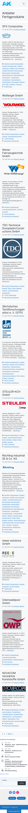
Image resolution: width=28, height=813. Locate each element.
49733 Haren (8, 529)
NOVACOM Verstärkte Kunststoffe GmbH (13, 676)
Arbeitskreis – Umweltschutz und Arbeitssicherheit (13, 751)
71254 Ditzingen (9, 138)
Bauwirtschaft (18, 70)
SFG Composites (12, 26)
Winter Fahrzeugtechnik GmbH (12, 153)
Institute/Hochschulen (8, 369)
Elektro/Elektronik (7, 75)
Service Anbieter (19, 522)
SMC (7, 84)
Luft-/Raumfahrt (17, 716)
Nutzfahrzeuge (17, 516)
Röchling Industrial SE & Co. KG (13, 457)
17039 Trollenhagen (10, 295)
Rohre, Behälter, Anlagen (9, 440)
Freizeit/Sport (15, 77)
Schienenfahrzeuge (19, 520)
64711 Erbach (8, 662)
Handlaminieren (16, 80)
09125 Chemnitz (9, 380)
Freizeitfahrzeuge (7, 714)
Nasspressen (15, 371)
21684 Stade (8, 589)
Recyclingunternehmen (9, 376)
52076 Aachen (8, 723)
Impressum (12, 798)
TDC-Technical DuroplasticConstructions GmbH (13, 228)
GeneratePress (22, 807)
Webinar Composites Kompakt (12, 757)
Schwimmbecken (13, 290)
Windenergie (6, 293)
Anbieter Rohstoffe (8, 70)
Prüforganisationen (8, 373)
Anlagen (21, 134)
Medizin (22, 82)
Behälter (4, 288)
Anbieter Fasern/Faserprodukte (13, 64)
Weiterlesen (18, 59)
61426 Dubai (8, 86)
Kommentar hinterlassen (11, 141)
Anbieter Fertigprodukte (9, 66)
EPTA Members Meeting (11, 770)
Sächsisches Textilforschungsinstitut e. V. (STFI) (13, 309)
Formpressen (6, 77)
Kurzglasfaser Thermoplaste (10, 82)
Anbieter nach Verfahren (16, 68)
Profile (14, 518)
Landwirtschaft (17, 513)
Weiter (10, 734)
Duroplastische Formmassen (10, 506)
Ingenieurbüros (6, 716)
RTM (3, 84)
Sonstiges (12, 84)
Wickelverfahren (7, 527)
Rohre (9, 288)
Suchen (4, 780)
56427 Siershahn (9, 444)
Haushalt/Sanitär (7, 513)
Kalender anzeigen (4, 774)
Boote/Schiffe (15, 73)
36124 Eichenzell (9, 214)
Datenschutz (21, 798)
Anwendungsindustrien (15, 136)
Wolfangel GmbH (12, 95)
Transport (19, 84)
